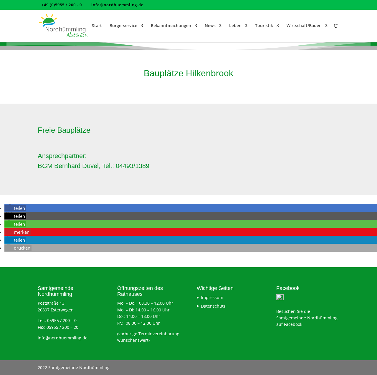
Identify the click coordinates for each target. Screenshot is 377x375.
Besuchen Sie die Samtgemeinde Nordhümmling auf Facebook (307, 317)
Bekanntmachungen (171, 26)
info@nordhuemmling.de (62, 338)
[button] (15, 208)
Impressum (212, 297)
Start (97, 26)
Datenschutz (213, 306)
